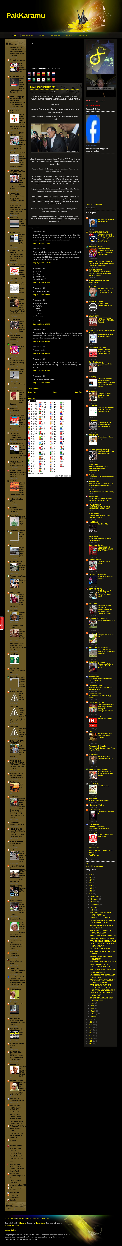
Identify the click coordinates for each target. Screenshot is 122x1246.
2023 (90, 883)
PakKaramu (25, 15)
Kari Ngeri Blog (15, 1153)
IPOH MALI (93, 798)
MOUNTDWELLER (16, 444)
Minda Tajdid (93, 464)
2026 (90, 874)
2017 (90, 1022)
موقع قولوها (14, 706)
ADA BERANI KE (16, 1029)
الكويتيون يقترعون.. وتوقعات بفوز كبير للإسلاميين (16, 1135)
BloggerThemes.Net (12, 1225)
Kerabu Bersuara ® (17, 76)
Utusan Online (94, 677)
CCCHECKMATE (16, 886)
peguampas (14, 968)
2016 (90, 1025)
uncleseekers (93, 754)
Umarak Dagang (27, 35)
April (93, 1008)
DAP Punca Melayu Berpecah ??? (22, 67)
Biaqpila (13, 344)
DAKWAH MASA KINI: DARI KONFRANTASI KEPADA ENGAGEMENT (98, 468)
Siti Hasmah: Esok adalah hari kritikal (101, 477)
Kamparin (13, 953)
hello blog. (13, 503)
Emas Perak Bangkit (96, 685)
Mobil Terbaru (94, 855)
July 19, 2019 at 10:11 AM (42, 263)
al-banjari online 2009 (18, 1185)
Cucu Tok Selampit (96, 362)
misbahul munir (16, 901)
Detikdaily (13, 1200)
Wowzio (89, 864)
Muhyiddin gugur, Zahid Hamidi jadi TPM (22, 683)
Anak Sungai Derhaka (18, 153)
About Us (69, 35)
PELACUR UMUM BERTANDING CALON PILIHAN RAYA (105, 549)
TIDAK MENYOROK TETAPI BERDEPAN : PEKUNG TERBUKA (17, 1058)
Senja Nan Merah (21, 786)
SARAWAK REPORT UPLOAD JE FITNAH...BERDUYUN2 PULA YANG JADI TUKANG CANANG (105, 609)
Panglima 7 (14, 507)
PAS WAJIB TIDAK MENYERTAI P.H (103, 962)
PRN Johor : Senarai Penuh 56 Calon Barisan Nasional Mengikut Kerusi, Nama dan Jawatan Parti (106, 238)
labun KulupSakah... (17, 369)
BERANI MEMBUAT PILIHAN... (100, 280)
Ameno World (15, 232)
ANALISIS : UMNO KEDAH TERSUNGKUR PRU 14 (18, 647)
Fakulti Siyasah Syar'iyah (15, 1181)
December (94, 896)
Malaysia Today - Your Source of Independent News (17, 1166)
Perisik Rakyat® (16, 1156)
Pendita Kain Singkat (96, 702)
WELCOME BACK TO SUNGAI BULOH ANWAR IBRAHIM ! (106, 651)
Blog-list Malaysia (16, 390)
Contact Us (83, 35)
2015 (90, 1027)
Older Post (78, 392)
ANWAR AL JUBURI (96, 301)
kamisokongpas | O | (17, 643)
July (92, 910)
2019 (90, 894)
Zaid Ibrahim (14, 1099)
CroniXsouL (93, 490)
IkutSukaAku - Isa (16, 1159)
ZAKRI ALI (14, 611)
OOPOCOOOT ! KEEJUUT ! (100, 918)
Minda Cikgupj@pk (17, 97)
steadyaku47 (14, 409)
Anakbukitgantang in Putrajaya (100, 450)
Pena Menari (55, 35)
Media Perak (14, 1171)
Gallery (13, 1218)
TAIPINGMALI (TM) (95, 270)
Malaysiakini (14, 1192)
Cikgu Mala (14, 797)
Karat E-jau (14, 654)
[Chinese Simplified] (54, 81)
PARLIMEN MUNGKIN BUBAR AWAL (103, 941)
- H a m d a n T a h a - (96, 805)
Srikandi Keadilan (16, 1081)
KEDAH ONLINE (16, 829)
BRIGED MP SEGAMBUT (14, 1196)
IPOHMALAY (93, 435)
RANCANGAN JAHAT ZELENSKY (22, 223)
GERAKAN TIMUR (95, 589)
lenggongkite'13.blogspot (98, 618)
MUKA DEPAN (94, 513)
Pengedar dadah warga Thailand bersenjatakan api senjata (18, 474)
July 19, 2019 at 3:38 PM (42, 324)
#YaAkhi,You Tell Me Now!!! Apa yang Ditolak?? (104, 395)
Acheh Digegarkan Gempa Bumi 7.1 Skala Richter (17, 1022)
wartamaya (14, 960)
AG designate (14, 411)
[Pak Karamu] (93, 143)
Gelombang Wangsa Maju (98, 647)
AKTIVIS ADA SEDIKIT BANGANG (102, 969)
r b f (90, 731)
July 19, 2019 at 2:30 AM (42, 243)
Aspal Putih (93, 406)
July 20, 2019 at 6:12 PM (42, 353)
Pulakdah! (13, 850)
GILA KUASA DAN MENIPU (42, 87)
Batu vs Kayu (15, 336)
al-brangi (13, 1140)
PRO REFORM (15, 1018)
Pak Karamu (89, 114)
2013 (90, 1033)
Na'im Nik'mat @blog (17, 283)
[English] (30, 75)
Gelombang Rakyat (96, 545)
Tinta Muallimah (16, 692)
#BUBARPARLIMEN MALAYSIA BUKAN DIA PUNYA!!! (106, 320)
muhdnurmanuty (16, 822)
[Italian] (49, 75)
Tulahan (13, 359)
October (94, 902)
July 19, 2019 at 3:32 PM (42, 282)
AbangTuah (93, 604)
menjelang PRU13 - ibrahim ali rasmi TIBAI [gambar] (105, 773)
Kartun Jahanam (95, 810)
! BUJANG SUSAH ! (17, 1004)
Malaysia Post (94, 847)
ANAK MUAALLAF (16, 841)
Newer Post (32, 392)
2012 (90, 1036)
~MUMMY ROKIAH (95, 505)
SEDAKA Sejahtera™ (17, 265)
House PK (92, 287)
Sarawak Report (16, 48)
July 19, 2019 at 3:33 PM (42, 295)
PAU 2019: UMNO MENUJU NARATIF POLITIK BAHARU (104, 351)
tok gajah (92, 475)
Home (14, 35)
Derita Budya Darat (21, 1033)
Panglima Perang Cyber (97, 347)
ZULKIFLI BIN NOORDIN (97, 574)
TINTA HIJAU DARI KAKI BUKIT (17, 742)
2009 (90, 1044)
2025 (90, 877)
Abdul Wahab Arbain (17, 516)
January (94, 1017)
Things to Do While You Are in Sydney (101, 492)
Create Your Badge (91, 145)
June (93, 1003)
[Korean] (44, 81)
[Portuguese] (35, 81)
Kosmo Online (15, 470)
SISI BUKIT (93, 391)
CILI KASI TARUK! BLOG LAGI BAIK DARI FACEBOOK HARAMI (106, 291)
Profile (41, 35)
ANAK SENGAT (15, 761)
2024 (90, 880)
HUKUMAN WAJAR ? (97, 972)
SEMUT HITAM (94, 316)
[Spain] (44, 75)
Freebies (28, 1218)
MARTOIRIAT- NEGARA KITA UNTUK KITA (15, 1107)
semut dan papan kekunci (98, 769)
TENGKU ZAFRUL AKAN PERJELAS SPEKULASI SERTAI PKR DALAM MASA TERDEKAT (101, 274)
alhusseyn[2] (14, 1064)
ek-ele (12, 1143)
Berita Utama (93, 496)
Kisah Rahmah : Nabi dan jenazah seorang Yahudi (17, 363)
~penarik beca (15, 193)
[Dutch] (54, 75)
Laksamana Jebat (95, 694)
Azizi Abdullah (94, 784)
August (93, 907)
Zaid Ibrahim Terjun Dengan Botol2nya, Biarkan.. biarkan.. (104, 424)
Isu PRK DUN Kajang (17, 824)
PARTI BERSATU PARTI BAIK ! (101, 985)
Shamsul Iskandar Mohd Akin (16, 251)
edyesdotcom (15, 297)
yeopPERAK (93, 522)
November (95, 899)
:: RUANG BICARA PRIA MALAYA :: (16, 626)
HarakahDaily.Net (16, 1146)
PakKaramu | (22, 1223)
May (92, 1006)
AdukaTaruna (15, 319)
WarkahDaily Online (96, 247)
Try (11, 1047)
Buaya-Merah (93, 537)
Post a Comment (34, 388)
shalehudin (14, 726)
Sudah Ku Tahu (103, 524)
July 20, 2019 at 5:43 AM (42, 341)
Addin (12, 1161)
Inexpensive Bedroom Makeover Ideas (22, 732)
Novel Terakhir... (103, 786)
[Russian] (30, 81)
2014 (90, 1030)
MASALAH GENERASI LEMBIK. (22, 288)
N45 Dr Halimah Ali (17, 462)
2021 (90, 888)
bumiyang (92, 377)
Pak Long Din (15, 1112)
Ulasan (10, 1209)
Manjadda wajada (16, 773)
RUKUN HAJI (14, 955)
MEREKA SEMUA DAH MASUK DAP (103, 936)
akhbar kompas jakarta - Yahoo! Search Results (15, 1116)
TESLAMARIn (94, 824)
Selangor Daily (94, 481)
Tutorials (20, 1218)
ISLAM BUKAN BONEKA (106, 620)
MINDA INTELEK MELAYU (98, 232)
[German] (39, 75)
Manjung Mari (15, 593)
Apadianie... (14, 782)
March (93, 1011)
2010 (90, 1041)
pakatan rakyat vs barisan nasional (16, 1122)
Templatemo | (41, 1223)
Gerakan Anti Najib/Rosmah (15, 434)
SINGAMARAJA (15, 989)
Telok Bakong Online (17, 677)
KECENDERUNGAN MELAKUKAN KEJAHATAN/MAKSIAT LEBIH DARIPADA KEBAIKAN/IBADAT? (18, 102)
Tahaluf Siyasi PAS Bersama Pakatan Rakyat (16, 946)
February (94, 1014)
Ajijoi (12, 545)
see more (99, 866)
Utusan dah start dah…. (18, 1101)
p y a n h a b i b (16, 669)
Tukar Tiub (14, 218)
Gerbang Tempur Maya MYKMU (100, 261)
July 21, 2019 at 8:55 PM (42, 382)
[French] (35, 75)
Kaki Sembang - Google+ (16, 1149)
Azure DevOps (94, 282)
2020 (90, 891)
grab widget (90, 866)
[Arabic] (49, 81)
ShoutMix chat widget (94, 204)
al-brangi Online (95, 833)
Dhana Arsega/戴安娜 (17, 531)
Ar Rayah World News (18, 1126)
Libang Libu (93, 420)
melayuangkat (94, 633)
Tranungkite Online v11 (97, 746)
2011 (90, 1038)
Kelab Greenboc (16, 481)
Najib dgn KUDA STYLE (22, 890)
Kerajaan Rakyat (16, 561)
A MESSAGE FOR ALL (105, 719)
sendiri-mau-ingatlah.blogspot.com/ (17, 1175)
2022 (90, 885)
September (95, 904)
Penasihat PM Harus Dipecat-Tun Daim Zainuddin (105, 735)
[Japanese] (39, 81)
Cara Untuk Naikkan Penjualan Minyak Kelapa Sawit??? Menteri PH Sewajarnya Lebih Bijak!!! (106, 382)
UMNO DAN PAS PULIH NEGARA (102, 938)
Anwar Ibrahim (15, 205)
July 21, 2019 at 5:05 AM (42, 370)
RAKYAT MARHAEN (17, 415)
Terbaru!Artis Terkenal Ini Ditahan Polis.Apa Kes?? (105, 666)
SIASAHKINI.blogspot (97, 662)
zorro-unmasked (95, 717)
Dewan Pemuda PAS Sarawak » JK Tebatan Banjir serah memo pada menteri (17, 980)
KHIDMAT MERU (95, 560)
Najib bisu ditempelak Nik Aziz (99, 800)
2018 (90, 1019)
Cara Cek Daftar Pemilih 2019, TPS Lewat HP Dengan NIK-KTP (106, 409)
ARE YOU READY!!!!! (17, 984)
